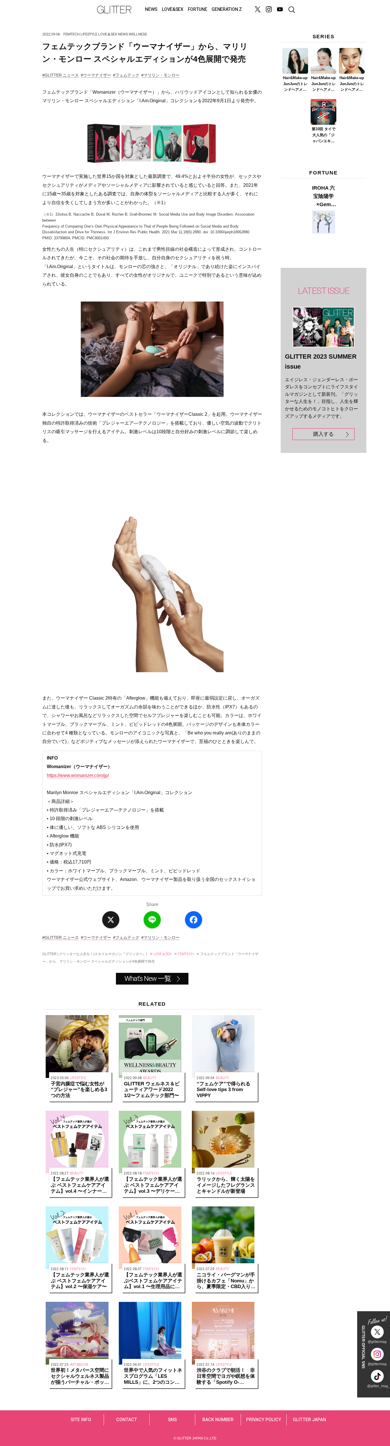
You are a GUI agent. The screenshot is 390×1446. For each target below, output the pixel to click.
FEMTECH (71, 34)
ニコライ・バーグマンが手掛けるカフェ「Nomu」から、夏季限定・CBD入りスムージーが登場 (226, 1281)
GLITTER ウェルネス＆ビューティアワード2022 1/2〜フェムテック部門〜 (152, 1089)
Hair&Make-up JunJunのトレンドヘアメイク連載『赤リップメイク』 (351, 84)
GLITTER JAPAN (309, 1419)
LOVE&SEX (172, 9)
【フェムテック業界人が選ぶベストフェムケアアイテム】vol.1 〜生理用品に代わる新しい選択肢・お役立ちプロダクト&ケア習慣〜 (153, 1281)
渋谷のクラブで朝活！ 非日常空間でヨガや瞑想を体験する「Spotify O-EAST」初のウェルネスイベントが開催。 (226, 1376)
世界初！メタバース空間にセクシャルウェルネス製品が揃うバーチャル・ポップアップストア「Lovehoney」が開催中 (80, 1376)
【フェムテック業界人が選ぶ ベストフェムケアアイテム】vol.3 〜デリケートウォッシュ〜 (153, 1185)
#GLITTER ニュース (60, 75)
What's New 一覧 (147, 979)
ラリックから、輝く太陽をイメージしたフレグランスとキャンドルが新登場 (226, 1185)
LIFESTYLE (89, 34)
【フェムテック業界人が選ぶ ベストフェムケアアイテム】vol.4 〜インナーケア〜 (80, 1185)
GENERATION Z (227, 9)
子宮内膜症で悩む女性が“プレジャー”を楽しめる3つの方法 (79, 1089)
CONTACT (126, 1419)
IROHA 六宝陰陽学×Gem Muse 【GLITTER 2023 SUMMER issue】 (323, 196)
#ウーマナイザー (96, 75)
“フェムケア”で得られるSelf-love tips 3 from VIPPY (223, 1089)
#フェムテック (126, 75)
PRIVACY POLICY (263, 1419)
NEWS (151, 9)
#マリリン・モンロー (160, 75)
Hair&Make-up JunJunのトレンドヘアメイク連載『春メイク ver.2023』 (323, 84)
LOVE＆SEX (107, 34)
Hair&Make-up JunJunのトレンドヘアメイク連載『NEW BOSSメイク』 (295, 84)
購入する (323, 434)
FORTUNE (197, 9)
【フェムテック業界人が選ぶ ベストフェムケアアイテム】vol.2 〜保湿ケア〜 (80, 1281)
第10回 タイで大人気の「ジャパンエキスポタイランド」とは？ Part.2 (323, 135)
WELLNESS (138, 34)
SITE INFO (81, 1419)
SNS (172, 1419)
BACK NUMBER (218, 1419)
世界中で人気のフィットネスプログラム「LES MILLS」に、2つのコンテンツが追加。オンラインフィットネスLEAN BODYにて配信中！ (153, 1376)
